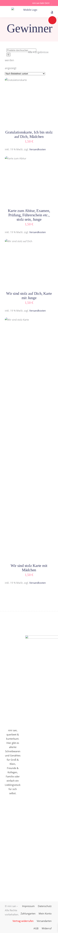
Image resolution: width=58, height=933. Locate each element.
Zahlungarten (28, 913)
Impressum (28, 906)
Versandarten (44, 921)
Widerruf (47, 928)
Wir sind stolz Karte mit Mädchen (29, 568)
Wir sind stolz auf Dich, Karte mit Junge (29, 295)
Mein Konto (45, 913)
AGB (36, 928)
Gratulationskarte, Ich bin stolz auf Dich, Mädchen (29, 134)
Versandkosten (37, 149)
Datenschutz (45, 906)
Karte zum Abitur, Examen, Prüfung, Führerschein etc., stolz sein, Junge (29, 215)
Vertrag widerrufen (23, 921)
